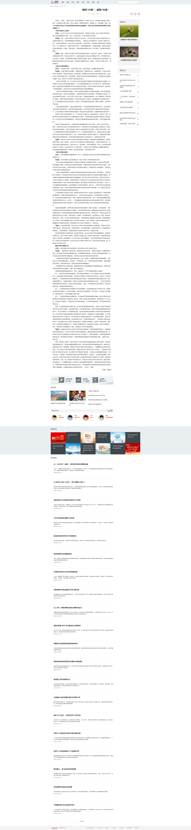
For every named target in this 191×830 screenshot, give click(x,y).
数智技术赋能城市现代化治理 (127, 112)
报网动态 (107, 827)
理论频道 (56, 6)
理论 (78, 2)
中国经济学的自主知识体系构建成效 (66, 572)
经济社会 (61, 6)
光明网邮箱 (129, 827)
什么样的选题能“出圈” (126, 91)
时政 (63, 2)
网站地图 (137, 827)
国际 (68, 2)
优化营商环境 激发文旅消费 (63, 787)
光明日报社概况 (90, 827)
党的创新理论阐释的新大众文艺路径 (97, 399)
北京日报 (92, 13)
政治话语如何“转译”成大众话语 (96, 395)
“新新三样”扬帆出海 (93, 391)
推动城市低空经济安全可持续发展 (65, 536)
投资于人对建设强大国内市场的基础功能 (67, 733)
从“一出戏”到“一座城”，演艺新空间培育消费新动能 (71, 464)
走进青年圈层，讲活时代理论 (127, 123)
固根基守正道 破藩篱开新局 (58, 403)
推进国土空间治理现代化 (62, 679)
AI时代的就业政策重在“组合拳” (64, 518)
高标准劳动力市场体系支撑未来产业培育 (67, 500)
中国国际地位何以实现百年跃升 (64, 805)
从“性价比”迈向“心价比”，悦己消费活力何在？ (69, 482)
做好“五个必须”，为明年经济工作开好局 (67, 715)
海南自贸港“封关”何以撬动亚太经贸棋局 (67, 625)
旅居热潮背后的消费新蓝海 (63, 554)
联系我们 (114, 827)
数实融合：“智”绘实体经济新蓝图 (65, 769)
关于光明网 (99, 827)
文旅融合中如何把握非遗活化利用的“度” (67, 697)
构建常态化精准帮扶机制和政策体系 (66, 643)
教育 (93, 2)
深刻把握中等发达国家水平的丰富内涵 (66, 590)
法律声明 (121, 827)
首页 (52, 6)
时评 (73, 2)
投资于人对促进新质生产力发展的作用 (66, 751)
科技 (88, 2)
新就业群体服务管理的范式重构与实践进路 (68, 661)
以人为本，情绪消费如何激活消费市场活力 (68, 607)
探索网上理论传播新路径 (94, 404)
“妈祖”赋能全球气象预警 (126, 107)
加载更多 (82, 821)
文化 (83, 2)
